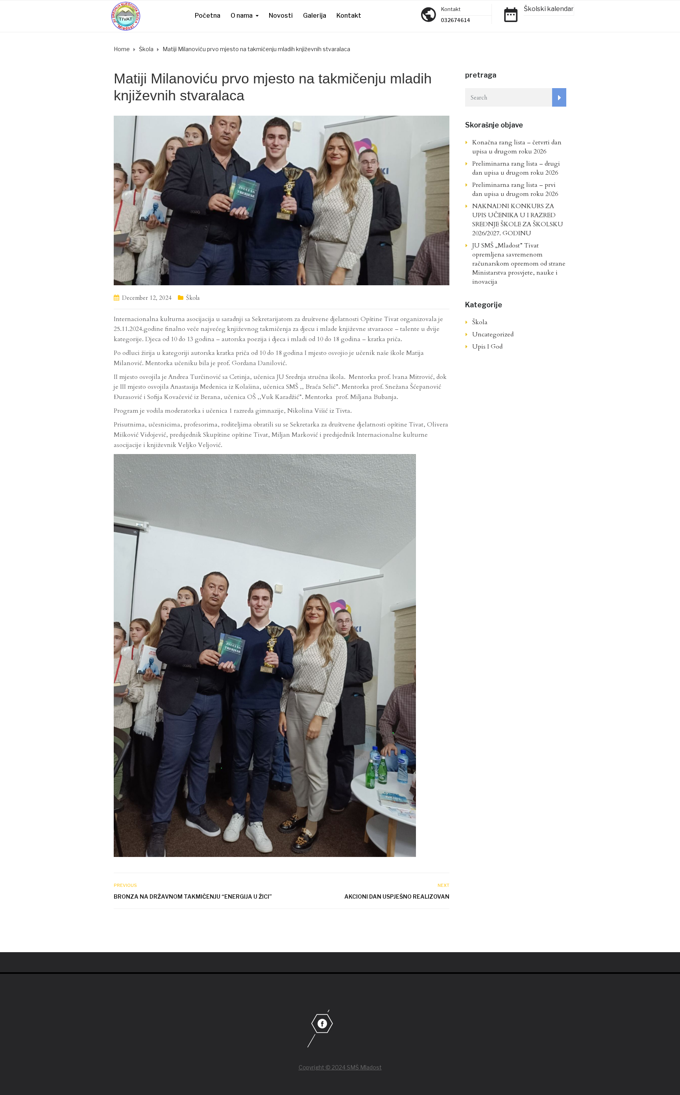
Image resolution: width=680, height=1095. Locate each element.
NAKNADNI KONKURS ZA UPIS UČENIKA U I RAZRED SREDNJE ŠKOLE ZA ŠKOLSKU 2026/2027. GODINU (517, 220)
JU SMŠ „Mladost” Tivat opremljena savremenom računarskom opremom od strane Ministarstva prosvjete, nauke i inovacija (518, 263)
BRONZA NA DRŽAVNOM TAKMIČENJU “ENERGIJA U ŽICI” (193, 896)
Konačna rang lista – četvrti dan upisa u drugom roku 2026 (517, 147)
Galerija (314, 15)
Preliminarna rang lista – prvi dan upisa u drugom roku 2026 (515, 189)
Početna (207, 15)
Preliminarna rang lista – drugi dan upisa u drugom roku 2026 (516, 168)
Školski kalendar (549, 9)
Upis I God (487, 346)
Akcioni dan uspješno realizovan (396, 896)
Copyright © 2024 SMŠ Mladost (340, 1067)
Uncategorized (493, 334)
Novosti (281, 15)
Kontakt (348, 15)
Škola (193, 298)
